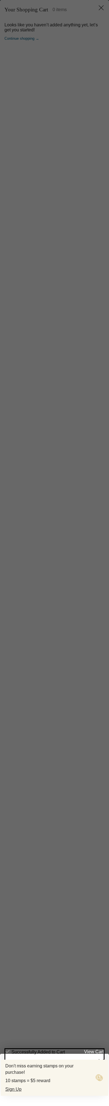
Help (10, 859)
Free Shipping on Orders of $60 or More (58, 4)
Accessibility (78, 1046)
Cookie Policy (45, 1051)
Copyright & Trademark (57, 1040)
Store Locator (25, 927)
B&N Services (22, 884)
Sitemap (68, 1051)
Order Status (25, 938)
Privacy (88, 1040)
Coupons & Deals (28, 949)
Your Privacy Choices (36, 1046)
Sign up (93, 977)
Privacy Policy (74, 998)
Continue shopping (54, 117)
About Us (17, 908)
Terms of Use (23, 1040)
